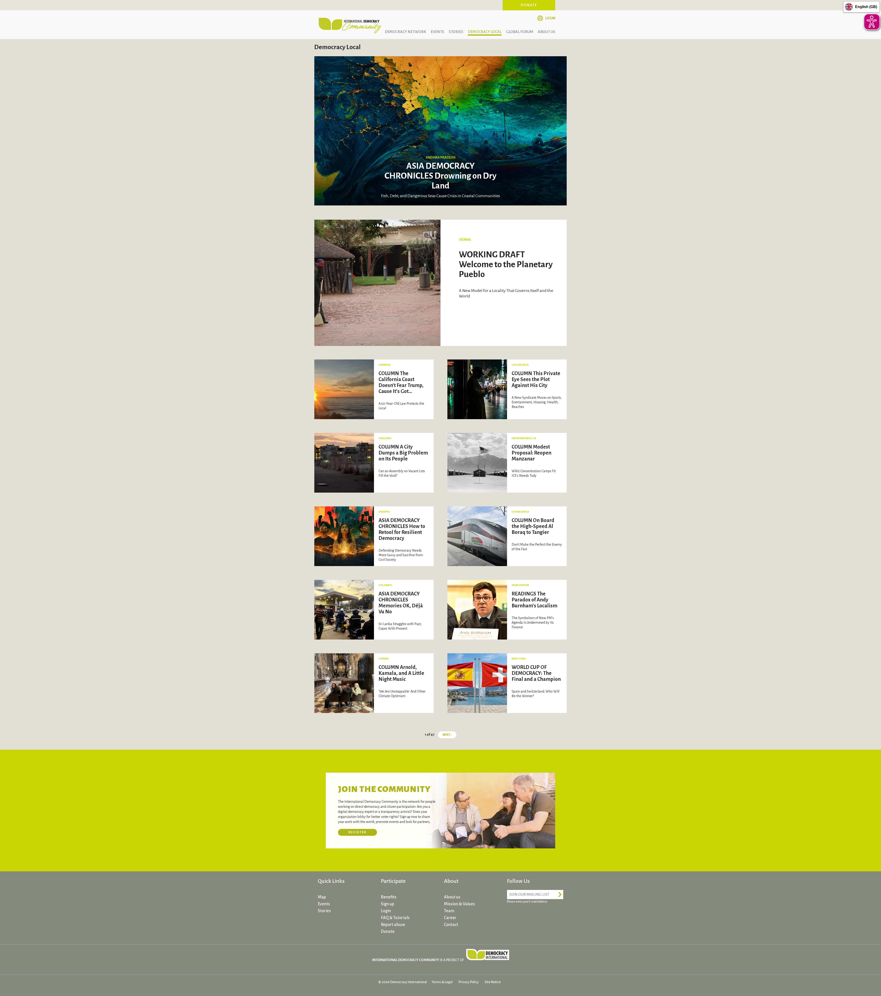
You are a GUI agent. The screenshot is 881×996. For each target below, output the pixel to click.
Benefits (388, 897)
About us (546, 32)
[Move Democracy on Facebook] (511, 914)
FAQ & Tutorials (395, 917)
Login (550, 18)
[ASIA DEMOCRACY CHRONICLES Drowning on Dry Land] (440, 130)
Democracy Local (485, 32)
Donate (529, 5)
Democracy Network (405, 32)
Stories (456, 32)
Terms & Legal (442, 982)
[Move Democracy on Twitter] (528, 914)
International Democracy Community (349, 24)
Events (437, 32)
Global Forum (519, 32)
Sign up (387, 904)
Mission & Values (459, 904)
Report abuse (393, 924)
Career (450, 917)
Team (449, 911)
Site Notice (493, 982)
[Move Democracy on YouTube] (546, 914)
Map (322, 897)
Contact (451, 924)
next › (447, 734)
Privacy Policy (469, 982)
